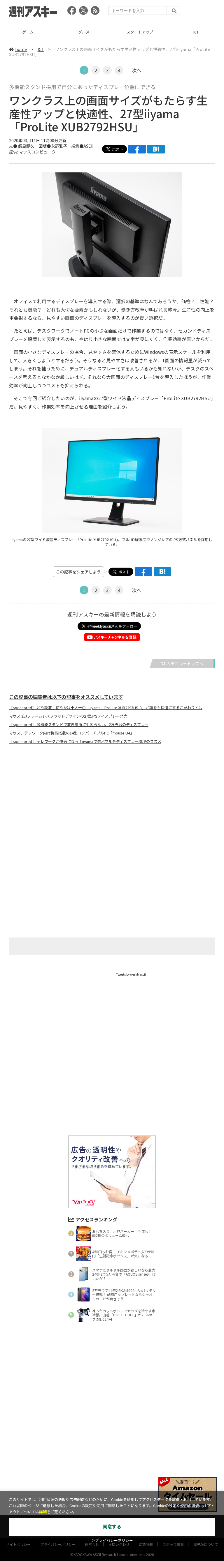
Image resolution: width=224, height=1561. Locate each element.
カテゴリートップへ (185, 663)
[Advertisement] (112, 806)
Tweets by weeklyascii (131, 974)
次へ (136, 70)
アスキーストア (196, 32)
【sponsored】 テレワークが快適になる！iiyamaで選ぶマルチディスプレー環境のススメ (85, 741)
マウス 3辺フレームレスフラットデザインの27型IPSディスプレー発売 (68, 716)
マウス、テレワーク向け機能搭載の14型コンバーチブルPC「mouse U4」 (71, 733)
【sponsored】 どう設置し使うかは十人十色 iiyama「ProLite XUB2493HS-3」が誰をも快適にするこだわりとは (105, 708)
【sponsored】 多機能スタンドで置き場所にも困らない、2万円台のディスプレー (78, 725)
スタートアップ (84, 32)
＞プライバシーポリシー (112, 1540)
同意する (112, 1527)
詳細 (43, 1512)
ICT (140, 32)
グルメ (28, 32)
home (21, 49)
